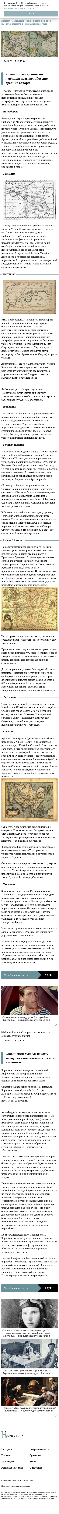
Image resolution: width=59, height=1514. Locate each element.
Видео (33, 1461)
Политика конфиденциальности (16, 1485)
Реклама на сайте (12, 1467)
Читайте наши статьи (29, 975)
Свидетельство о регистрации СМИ (17, 1480)
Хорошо (30, 13)
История (6, 1449)
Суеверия (35, 1455)
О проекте (36, 1467)
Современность (39, 1449)
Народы (6, 1455)
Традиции (7, 1461)
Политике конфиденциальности (19, 8)
